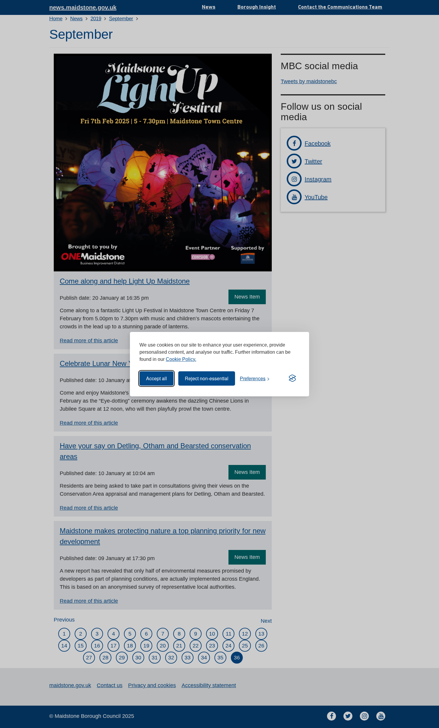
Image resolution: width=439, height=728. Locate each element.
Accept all (156, 378)
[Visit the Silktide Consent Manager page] (292, 378)
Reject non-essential (206, 378)
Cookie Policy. (181, 359)
